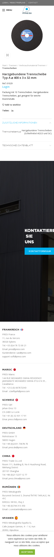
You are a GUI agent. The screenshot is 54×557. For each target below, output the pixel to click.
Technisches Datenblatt (17, 145)
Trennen (13, 65)
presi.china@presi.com (19, 478)
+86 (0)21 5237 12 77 (16, 474)
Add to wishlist (13, 105)
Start (4, 65)
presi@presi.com (17, 349)
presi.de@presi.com (18, 447)
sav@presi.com (23, 352)
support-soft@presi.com (14, 356)
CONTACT (33, 3)
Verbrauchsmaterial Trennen (32, 65)
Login (5, 87)
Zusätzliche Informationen (19, 123)
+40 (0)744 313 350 (15, 505)
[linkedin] (12, 111)
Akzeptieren (27, 552)
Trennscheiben (9, 68)
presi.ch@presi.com (17, 419)
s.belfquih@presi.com (19, 391)
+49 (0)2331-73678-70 (17, 443)
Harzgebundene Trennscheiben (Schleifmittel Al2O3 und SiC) (37, 132)
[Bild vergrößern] (7, 55)
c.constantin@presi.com (20, 509)
